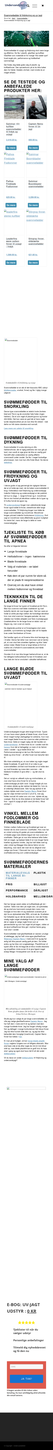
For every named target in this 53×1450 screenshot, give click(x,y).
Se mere (11, 147)
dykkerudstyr (27, 1057)
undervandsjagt (13, 505)
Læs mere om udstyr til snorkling (18, 428)
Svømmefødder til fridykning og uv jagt (23, 15)
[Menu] (33, 5)
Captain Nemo (30, 791)
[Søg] (26, 5)
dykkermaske (10, 390)
